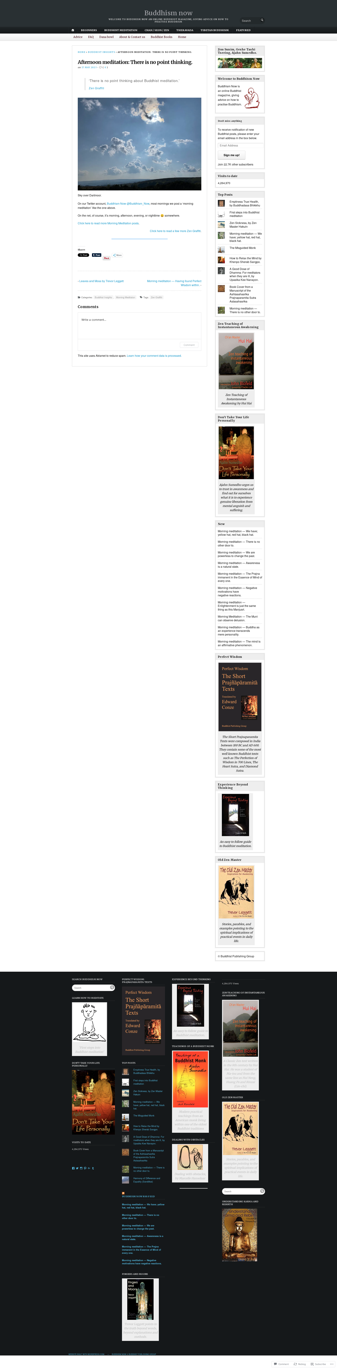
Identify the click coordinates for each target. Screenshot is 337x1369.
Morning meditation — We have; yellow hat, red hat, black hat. (246, 237)
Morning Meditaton (125, 297)
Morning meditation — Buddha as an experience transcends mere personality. (238, 631)
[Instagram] (81, 1168)
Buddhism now (168, 13)
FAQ (91, 37)
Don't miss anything (230, 120)
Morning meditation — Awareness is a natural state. (239, 565)
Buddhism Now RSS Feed (138, 1196)
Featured (243, 30)
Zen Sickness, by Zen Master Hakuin (243, 225)
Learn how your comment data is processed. (154, 356)
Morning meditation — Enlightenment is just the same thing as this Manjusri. (237, 606)
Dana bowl (106, 37)
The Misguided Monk (243, 248)
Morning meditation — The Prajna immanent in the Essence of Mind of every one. (240, 577)
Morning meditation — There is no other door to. (245, 310)
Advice (77, 37)
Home (182, 37)
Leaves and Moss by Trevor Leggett (101, 281)
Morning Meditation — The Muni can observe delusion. (238, 618)
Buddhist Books (161, 37)
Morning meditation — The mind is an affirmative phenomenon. (239, 643)
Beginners (89, 30)
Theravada (184, 30)
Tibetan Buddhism (215, 30)
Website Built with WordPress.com (86, 1354)
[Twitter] (77, 1168)
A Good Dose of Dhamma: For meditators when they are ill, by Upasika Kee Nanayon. (245, 274)
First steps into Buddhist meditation (244, 214)
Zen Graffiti (96, 88)
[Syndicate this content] (143, 1193)
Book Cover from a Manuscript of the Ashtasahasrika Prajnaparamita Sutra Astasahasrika (243, 294)
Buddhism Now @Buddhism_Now (128, 203)
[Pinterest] (85, 1168)
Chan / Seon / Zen (157, 30)
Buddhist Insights (101, 52)
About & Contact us (132, 37)
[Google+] (89, 1168)
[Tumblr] (93, 1168)
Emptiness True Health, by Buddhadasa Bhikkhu (245, 203)
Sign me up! (232, 155)
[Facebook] (73, 1168)
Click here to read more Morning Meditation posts (108, 223)
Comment (189, 344)
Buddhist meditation (120, 30)
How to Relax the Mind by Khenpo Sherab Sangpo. (246, 260)
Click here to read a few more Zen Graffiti (175, 231)
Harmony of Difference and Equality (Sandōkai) (146, 1179)
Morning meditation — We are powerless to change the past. (236, 554)
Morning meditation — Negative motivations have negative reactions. (237, 591)
